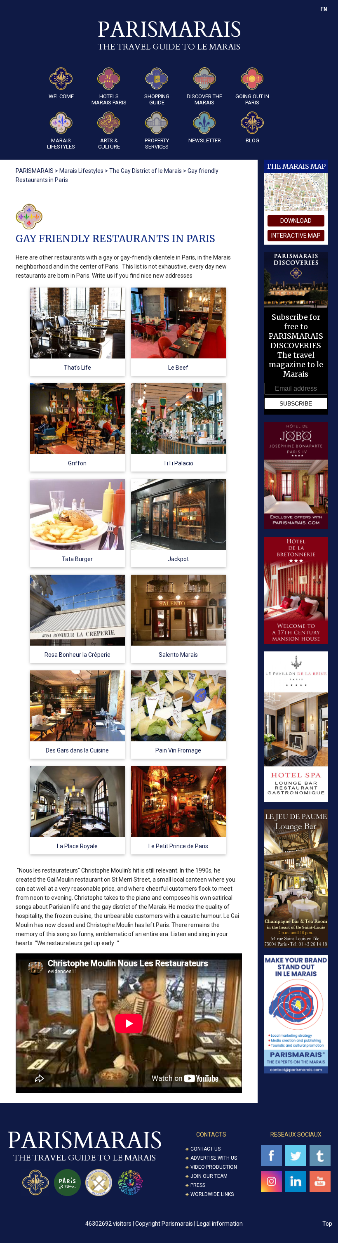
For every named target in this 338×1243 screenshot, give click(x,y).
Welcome (61, 96)
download (296, 220)
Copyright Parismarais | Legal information (189, 1223)
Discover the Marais (204, 99)
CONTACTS (211, 1134)
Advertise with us (213, 1158)
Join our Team (209, 1176)
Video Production (213, 1167)
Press (197, 1185)
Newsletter (204, 140)
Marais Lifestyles (61, 143)
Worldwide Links (212, 1194)
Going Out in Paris (252, 99)
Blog (252, 140)
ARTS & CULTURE (109, 143)
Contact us (205, 1149)
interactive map (296, 235)
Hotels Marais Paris (109, 99)
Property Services (157, 143)
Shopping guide (156, 99)
